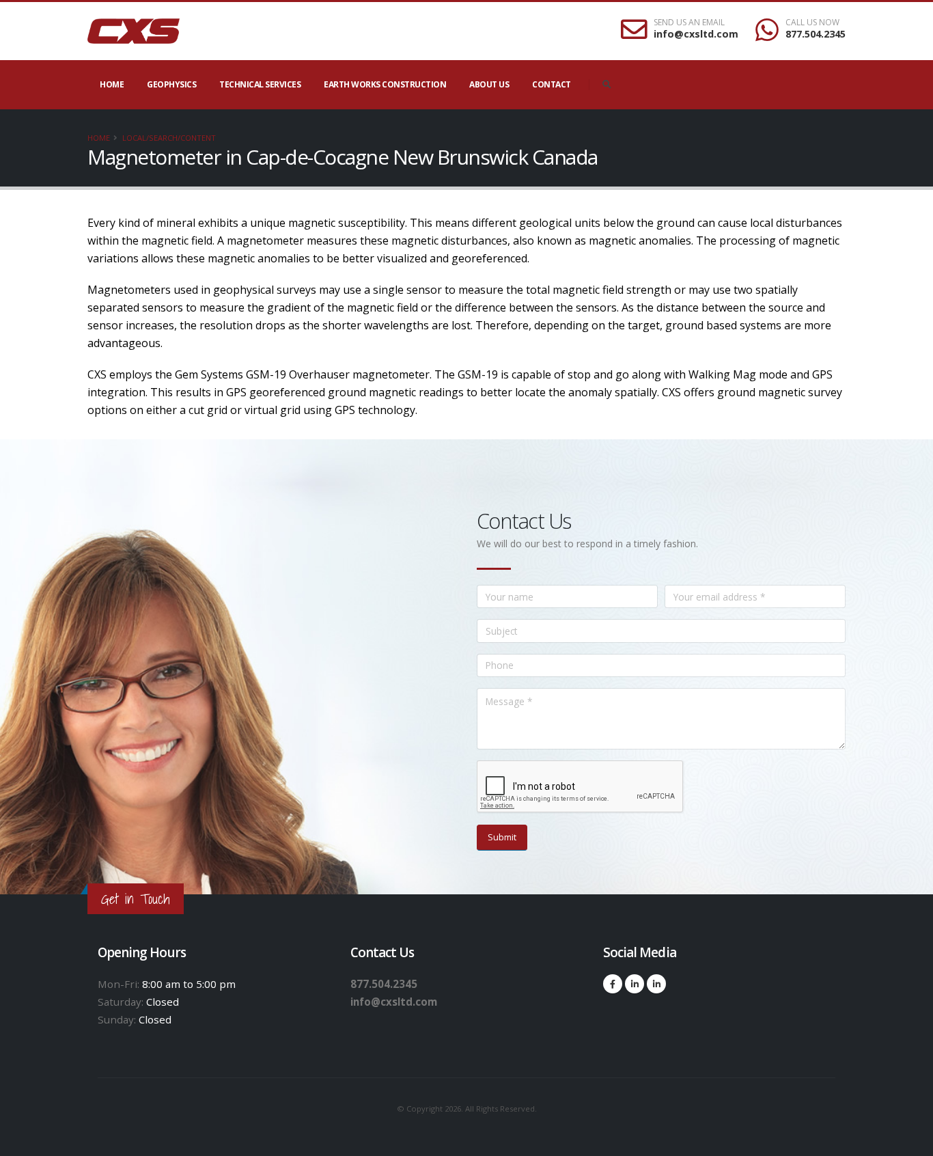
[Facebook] (612, 983)
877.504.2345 (815, 33)
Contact (551, 84)
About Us (489, 84)
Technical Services (260, 84)
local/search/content (169, 138)
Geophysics (171, 84)
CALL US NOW (812, 22)
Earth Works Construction (385, 84)
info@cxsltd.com (696, 33)
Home (112, 84)
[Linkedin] (634, 983)
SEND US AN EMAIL (689, 22)
